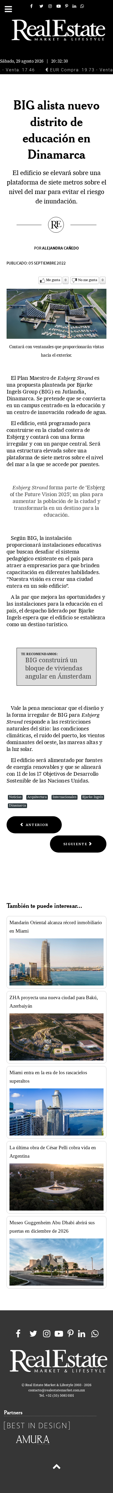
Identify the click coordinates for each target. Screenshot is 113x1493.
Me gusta (53, 280)
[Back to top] (56, 1467)
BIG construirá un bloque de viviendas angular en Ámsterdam (58, 669)
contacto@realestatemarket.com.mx (56, 1390)
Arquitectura (37, 797)
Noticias (15, 797)
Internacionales (64, 797)
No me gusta (87, 280)
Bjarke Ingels (92, 797)
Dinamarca (17, 805)
